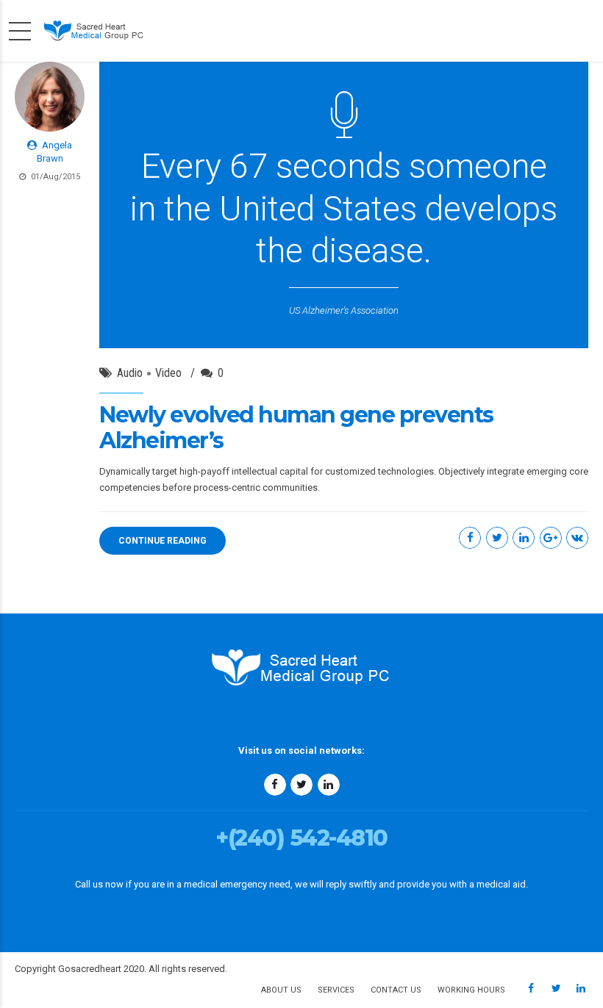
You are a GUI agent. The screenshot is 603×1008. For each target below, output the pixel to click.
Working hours (471, 990)
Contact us (396, 990)
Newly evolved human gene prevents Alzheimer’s (296, 427)
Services (336, 990)
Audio (130, 373)
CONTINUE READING (162, 541)
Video (168, 373)
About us (281, 990)
